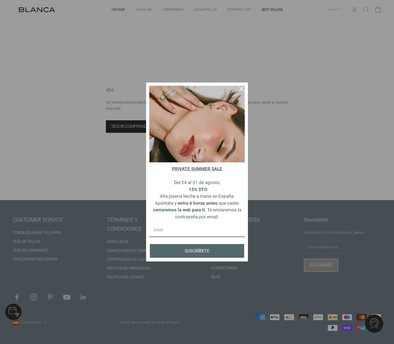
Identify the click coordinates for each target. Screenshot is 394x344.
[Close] (241, 89)
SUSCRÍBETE (197, 250)
